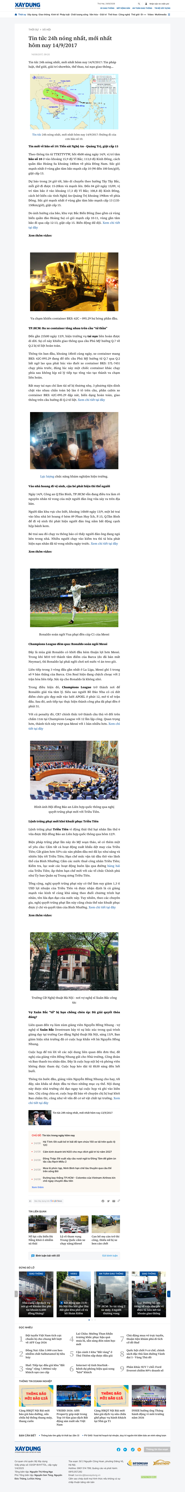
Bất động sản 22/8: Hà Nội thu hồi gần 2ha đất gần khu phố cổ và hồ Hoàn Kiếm (73, 1308)
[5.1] (74, 101)
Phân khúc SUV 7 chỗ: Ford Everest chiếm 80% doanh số (144, 1368)
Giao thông (44, 14)
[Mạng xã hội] (133, 1449)
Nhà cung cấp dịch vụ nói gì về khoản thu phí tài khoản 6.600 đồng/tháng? (36, 1308)
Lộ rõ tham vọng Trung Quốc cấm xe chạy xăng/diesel (72, 1240)
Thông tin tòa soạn (157, 1449)
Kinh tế (55, 14)
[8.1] (74, 598)
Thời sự (22, 14)
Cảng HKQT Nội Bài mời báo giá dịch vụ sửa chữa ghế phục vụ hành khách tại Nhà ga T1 (110, 1416)
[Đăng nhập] (146, 4)
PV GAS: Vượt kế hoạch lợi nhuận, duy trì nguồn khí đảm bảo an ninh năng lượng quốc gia (130, 1435)
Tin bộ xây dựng (162, 8)
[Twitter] (108, 1201)
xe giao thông (107, 8)
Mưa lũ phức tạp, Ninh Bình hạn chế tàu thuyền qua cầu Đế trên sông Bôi (77, 1170)
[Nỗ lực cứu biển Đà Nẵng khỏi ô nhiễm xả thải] (42, 1224)
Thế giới (135, 14)
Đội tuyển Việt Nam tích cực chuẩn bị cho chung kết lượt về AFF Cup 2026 (44, 1339)
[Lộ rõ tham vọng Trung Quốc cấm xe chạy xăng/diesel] (74, 1224)
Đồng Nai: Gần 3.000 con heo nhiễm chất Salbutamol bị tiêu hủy (45, 1354)
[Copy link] (119, 1201)
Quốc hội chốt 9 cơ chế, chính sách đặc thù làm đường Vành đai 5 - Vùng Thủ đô (145, 1354)
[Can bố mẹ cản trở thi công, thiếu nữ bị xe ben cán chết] (106, 1224)
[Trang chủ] (16, 14)
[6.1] (74, 281)
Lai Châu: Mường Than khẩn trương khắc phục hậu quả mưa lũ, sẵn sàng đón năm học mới (95, 1339)
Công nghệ (124, 14)
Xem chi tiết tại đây (91, 400)
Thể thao (112, 14)
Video (150, 14)
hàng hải (113, 866)
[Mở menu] (169, 14)
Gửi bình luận (110, 1255)
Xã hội (46, 29)
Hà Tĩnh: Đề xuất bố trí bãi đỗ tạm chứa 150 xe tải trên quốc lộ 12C (79, 1143)
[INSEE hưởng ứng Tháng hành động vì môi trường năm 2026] (149, 1395)
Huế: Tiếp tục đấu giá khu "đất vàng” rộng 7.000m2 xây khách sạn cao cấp (45, 1368)
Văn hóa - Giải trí (98, 14)
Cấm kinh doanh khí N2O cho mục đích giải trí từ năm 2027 (77, 1151)
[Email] (113, 1201)
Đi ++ (143, 14)
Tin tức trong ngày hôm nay (58, 1135)
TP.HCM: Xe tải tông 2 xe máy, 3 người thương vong (111, 1310)
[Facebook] (103, 1201)
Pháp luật (65, 14)
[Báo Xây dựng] (27, 5)
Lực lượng (47, 476)
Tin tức (36, 134)
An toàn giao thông (142, 8)
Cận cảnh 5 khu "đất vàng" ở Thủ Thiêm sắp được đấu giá (94, 1353)
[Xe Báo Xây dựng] (161, 1462)
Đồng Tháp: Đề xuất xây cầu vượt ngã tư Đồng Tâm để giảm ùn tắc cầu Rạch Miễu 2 (79, 1160)
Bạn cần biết (27, 1435)
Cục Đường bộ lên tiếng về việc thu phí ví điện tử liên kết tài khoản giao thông (149, 1308)
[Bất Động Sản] (137, 1463)
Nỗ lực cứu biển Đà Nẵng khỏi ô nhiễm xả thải (40, 1240)
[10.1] (74, 961)
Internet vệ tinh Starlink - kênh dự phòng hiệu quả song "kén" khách (95, 1368)
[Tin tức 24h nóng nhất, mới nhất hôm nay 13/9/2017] (39, 1117)
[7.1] (74, 440)
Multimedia (160, 14)
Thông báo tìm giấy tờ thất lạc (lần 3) (60, 1435)
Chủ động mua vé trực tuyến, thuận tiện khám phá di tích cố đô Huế (145, 1339)
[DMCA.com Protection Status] (149, 1477)
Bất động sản (123, 8)
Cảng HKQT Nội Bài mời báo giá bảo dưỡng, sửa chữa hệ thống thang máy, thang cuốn (36, 1416)
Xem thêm (38, 1187)
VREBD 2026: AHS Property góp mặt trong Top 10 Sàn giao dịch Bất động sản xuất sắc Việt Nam (72, 1417)
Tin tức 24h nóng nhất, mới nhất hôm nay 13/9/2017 (83, 1112)
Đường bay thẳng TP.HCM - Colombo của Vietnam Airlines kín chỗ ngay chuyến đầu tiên (79, 1179)
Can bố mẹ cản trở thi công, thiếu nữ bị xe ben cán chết (105, 1240)
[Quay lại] (30, 1201)
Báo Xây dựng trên (42, 1201)
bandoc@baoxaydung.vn (87, 1475)
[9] (74, 770)
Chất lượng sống (79, 14)
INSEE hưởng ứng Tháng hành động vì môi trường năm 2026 (148, 1414)
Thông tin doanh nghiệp (35, 1381)
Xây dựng (32, 14)
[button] (89, 1319)
